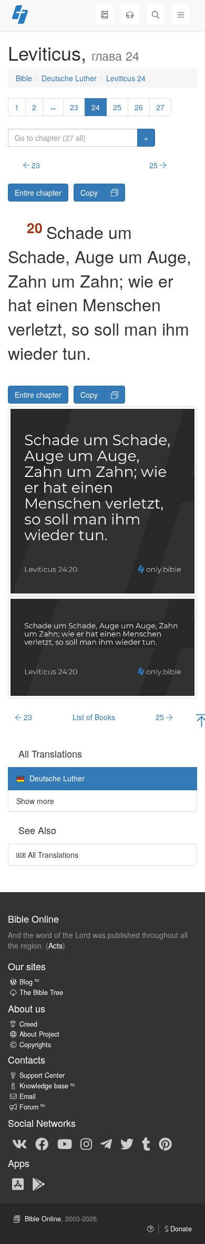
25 (117, 107)
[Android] (38, 1183)
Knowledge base (47, 1085)
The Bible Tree (41, 992)
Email (27, 1096)
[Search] (156, 14)
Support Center (42, 1075)
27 (160, 107)
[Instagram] (86, 1143)
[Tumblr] (146, 1143)
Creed (28, 1024)
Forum (32, 1107)
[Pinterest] (165, 1143)
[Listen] (130, 14)
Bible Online (43, 1218)
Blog (29, 982)
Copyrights (35, 1044)
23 (74, 107)
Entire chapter (38, 192)
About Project (39, 1034)
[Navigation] (180, 14)
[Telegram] (106, 1143)
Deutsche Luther (69, 78)
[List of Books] (104, 14)
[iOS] (18, 1183)
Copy (89, 192)
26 (139, 107)
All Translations (52, 854)
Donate (180, 1228)
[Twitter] (127, 1143)
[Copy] (114, 193)
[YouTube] (64, 1143)
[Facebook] (41, 1143)
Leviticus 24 (126, 78)
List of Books (94, 717)
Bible (24, 78)
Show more (35, 801)
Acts (55, 945)
